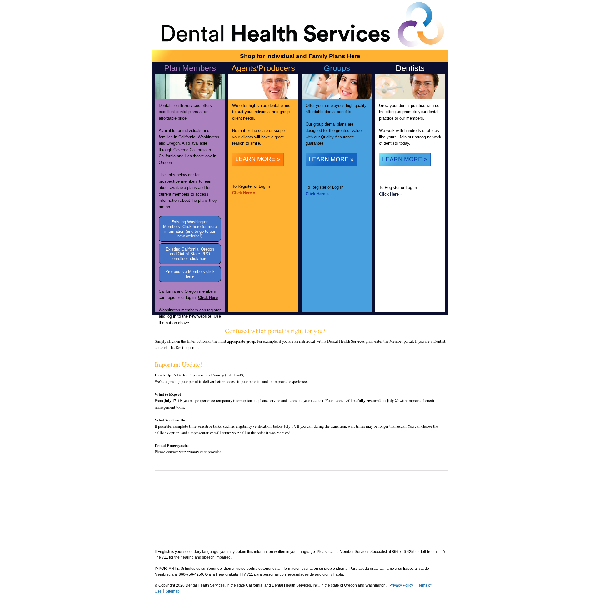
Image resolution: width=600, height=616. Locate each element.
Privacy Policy (401, 585)
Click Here (208, 297)
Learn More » (257, 159)
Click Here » (243, 193)
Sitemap (173, 591)
